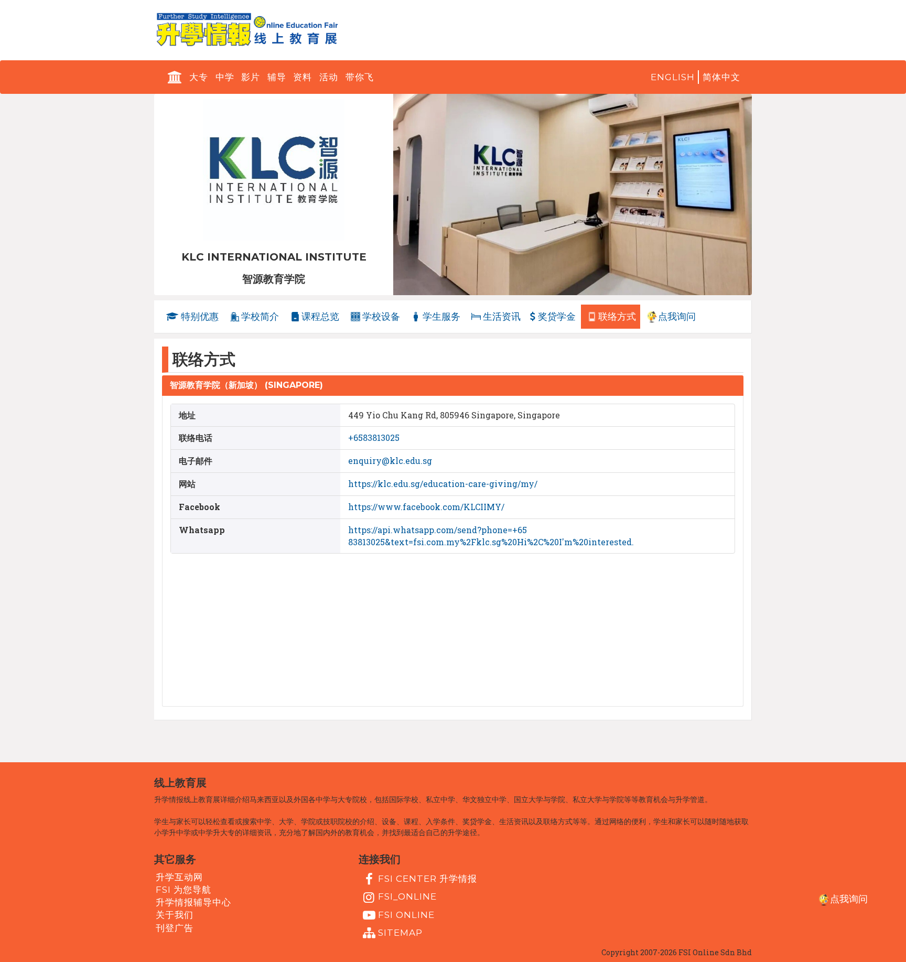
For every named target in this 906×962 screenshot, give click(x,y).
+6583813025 (374, 437)
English (673, 77)
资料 (302, 77)
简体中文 (721, 77)
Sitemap (400, 932)
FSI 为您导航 (183, 889)
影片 (250, 77)
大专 (198, 77)
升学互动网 (179, 876)
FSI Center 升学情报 (427, 878)
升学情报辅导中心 (193, 902)
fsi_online (407, 896)
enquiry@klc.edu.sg (390, 460)
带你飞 (360, 77)
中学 (224, 77)
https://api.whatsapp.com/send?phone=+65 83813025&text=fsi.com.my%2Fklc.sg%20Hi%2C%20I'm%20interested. (491, 535)
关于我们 (174, 915)
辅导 (276, 77)
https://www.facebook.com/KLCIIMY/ (426, 506)
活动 (328, 77)
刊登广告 (174, 927)
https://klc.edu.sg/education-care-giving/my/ (442, 483)
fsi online (406, 914)
